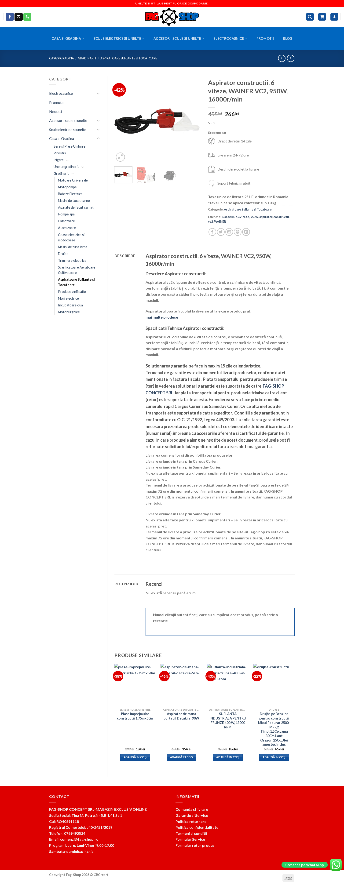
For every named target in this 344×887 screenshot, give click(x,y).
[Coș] (322, 17)
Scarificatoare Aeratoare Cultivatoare (76, 270)
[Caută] (310, 17)
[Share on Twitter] (221, 232)
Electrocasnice (228, 38)
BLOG (287, 38)
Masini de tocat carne (74, 201)
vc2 (210, 221)
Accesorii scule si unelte (177, 38)
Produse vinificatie (72, 292)
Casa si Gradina (66, 38)
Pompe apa (66, 214)
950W (254, 217)
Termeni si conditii (191, 833)
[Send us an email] (18, 17)
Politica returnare (191, 821)
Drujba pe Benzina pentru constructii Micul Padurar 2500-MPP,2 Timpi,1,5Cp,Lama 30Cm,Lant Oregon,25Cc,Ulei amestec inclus (274, 729)
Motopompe (67, 187)
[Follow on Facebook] (10, 17)
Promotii (265, 38)
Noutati (55, 111)
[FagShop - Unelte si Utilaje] (172, 17)
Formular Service (190, 839)
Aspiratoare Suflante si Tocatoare (128, 58)
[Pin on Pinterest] (238, 232)
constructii (281, 217)
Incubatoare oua (70, 305)
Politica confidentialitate (197, 827)
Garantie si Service (192, 815)
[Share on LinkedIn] (246, 232)
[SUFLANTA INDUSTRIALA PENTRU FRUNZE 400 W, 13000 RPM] (228, 684)
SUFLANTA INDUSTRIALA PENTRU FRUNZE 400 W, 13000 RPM (227, 720)
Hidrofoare (66, 221)
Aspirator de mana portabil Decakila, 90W (181, 716)
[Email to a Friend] (229, 232)
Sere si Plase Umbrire (69, 146)
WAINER (220, 221)
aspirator (265, 217)
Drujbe (63, 254)
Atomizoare (67, 228)
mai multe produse (162, 317)
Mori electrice (68, 298)
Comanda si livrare (192, 809)
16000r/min (229, 217)
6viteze (243, 217)
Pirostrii (60, 153)
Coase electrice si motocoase (71, 237)
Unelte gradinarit (66, 167)
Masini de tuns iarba (72, 247)
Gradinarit (87, 58)
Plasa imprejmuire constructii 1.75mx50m (135, 716)
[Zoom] (120, 157)
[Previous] (122, 119)
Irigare (59, 160)
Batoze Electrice (70, 194)
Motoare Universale (73, 180)
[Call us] (27, 17)
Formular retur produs (195, 845)
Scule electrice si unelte (117, 38)
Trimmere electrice (72, 260)
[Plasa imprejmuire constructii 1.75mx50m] (135, 684)
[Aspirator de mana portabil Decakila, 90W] (181, 684)
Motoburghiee (69, 312)
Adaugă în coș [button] (135, 757)
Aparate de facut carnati (76, 207)
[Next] (193, 119)
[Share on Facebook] (212, 232)
